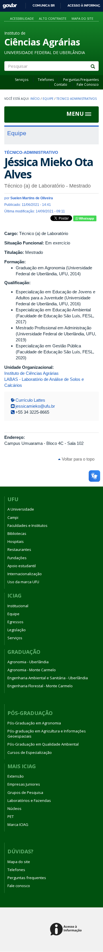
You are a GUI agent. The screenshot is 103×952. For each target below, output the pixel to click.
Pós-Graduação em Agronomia (34, 723)
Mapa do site (82, 18)
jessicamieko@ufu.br (35, 406)
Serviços (21, 79)
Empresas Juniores (23, 784)
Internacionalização (24, 573)
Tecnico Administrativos (76, 99)
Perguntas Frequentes (81, 79)
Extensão (15, 776)
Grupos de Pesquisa (25, 792)
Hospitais (15, 541)
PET (10, 816)
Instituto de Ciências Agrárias (31, 373)
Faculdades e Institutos (27, 525)
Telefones (46, 79)
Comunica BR (44, 5)
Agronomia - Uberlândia (28, 661)
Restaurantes (19, 549)
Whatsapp (86, 218)
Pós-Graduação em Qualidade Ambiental (43, 744)
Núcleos (14, 808)
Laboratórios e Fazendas (29, 800)
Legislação (16, 629)
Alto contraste (52, 18)
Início (35, 99)
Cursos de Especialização (29, 752)
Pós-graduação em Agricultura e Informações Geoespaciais (46, 733)
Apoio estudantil (21, 565)
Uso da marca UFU (23, 581)
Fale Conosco (88, 84)
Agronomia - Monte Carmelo (31, 669)
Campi (12, 517)
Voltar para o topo (77, 459)
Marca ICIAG (17, 824)
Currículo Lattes (30, 400)
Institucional (17, 605)
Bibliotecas (16, 533)
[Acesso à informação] (67, 930)
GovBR (8, 4)
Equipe (48, 99)
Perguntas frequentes (26, 877)
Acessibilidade (22, 18)
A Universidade (20, 509)
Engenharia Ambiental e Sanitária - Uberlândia (47, 677)
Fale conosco (18, 885)
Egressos (15, 621)
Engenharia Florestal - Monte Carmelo (40, 685)
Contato (60, 84)
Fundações (17, 557)
